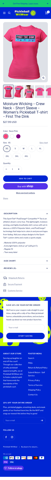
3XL (17, 156)
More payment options (25, 193)
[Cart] (46, 13)
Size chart (43, 143)
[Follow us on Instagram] (12, 437)
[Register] (42, 420)
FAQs (30, 363)
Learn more (33, 3)
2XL (7, 156)
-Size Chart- (9, 261)
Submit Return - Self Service (36, 374)
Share (5, 198)
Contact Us (33, 394)
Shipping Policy (34, 390)
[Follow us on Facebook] (6, 437)
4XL (26, 156)
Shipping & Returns (16, 278)
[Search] (9, 13)
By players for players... (29, 447)
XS (7, 148)
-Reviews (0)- (10, 268)
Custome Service (15, 290)
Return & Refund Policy (37, 368)
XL (40, 148)
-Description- (10, 213)
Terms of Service (35, 385)
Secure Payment (15, 284)
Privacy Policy (34, 380)
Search (31, 358)
